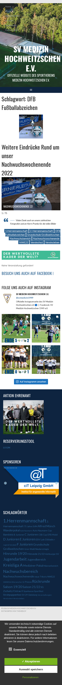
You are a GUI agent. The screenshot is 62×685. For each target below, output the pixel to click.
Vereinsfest (37, 242)
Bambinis (8, 534)
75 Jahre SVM (30, 526)
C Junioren (31, 534)
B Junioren (19, 534)
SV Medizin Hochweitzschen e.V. (32, 58)
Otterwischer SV (17, 582)
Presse (28, 581)
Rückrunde (41, 581)
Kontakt (9, 20)
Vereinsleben (52, 242)
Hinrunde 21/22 (36, 553)
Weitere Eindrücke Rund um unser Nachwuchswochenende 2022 (30, 160)
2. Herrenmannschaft (41, 230)
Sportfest (38, 591)
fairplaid (13, 545)
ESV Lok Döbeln (44, 539)
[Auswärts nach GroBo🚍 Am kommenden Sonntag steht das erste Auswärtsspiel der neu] (46, 328)
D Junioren (11, 539)
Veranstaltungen (45, 595)
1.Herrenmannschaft (16, 230)
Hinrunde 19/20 (15, 553)
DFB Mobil (53, 534)
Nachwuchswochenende (46, 238)
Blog (7, 11)
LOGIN (6, 447)
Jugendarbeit (15, 559)
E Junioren (27, 539)
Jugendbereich (36, 559)
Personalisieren (30, 677)
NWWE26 (7, 582)
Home (8, 6)
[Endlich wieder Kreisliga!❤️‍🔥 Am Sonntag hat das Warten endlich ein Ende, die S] (46, 359)
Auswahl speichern (31, 669)
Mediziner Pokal (33, 565)
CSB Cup (42, 534)
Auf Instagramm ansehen (33, 381)
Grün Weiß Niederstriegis (36, 549)
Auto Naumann (26, 531)
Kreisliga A (13, 565)
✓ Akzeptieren (31, 661)
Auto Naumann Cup (42, 530)
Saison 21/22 (31, 587)
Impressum (10, 25)
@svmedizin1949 (24, 297)
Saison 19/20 (12, 587)
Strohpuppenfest (12, 594)
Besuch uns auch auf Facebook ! (28, 273)
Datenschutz (11, 30)
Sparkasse (29, 591)
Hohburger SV (52, 554)
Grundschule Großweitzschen (43, 234)
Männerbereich (51, 565)
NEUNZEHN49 (12, 16)
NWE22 (23, 242)
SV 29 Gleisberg (29, 594)
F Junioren (25, 544)
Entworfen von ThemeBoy (13, 611)
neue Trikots (40, 576)
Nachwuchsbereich (20, 238)
